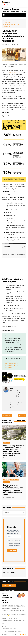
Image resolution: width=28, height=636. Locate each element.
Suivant (21, 415)
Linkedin (7, 5)
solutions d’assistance (14, 72)
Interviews (6, 442)
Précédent (8, 415)
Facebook (2, 5)
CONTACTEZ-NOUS (9, 585)
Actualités (15, 44)
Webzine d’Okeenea (10, 9)
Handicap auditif (15, 479)
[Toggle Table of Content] (23, 246)
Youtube (5, 5)
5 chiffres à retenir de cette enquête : (14, 255)
